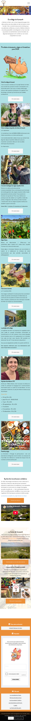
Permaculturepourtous (15, 697)
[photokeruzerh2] (15, 550)
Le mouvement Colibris (16, 700)
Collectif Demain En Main (15, 628)
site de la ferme (12, 538)
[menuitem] (28, 3)
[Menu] (28, 3)
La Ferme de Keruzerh (15, 708)
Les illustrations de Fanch (15, 702)
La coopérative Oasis (15, 695)
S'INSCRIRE (15, 679)
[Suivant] (29, 10)
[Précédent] (1, 10)
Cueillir (15, 705)
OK (11, 718)
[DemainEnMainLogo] (12, 3)
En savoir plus (18, 718)
